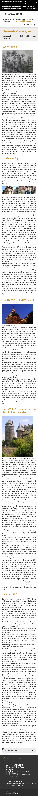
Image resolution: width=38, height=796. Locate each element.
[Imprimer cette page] (34, 25)
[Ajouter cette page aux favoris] (28, 25)
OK (35, 2)
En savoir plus (32, 8)
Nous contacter (10, 791)
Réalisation (9, 793)
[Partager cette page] (31, 25)
